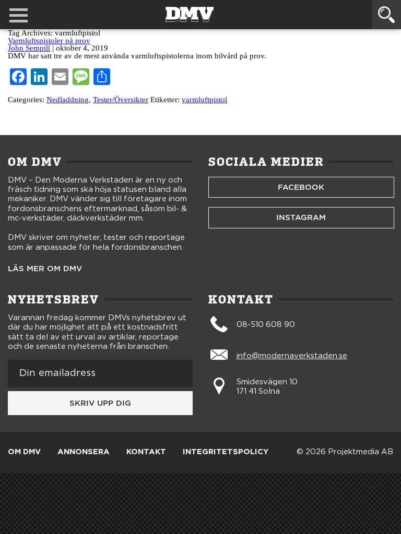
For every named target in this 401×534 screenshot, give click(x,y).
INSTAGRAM (301, 217)
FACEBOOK (301, 187)
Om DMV (24, 452)
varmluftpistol (204, 99)
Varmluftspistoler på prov (49, 41)
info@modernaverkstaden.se (292, 356)
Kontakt (146, 452)
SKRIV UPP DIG (100, 403)
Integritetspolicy (225, 452)
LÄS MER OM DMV (45, 269)
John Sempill (29, 48)
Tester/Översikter (120, 99)
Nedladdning (67, 99)
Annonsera (83, 452)
